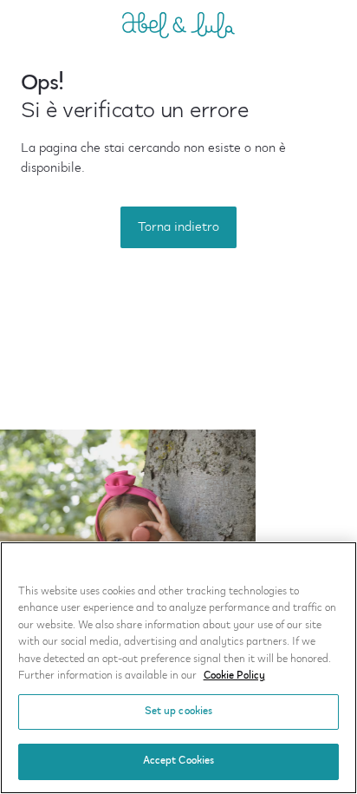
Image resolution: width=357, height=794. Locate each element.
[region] (178, 667)
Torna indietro (178, 227)
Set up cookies (179, 711)
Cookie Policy (234, 676)
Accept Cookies (179, 761)
